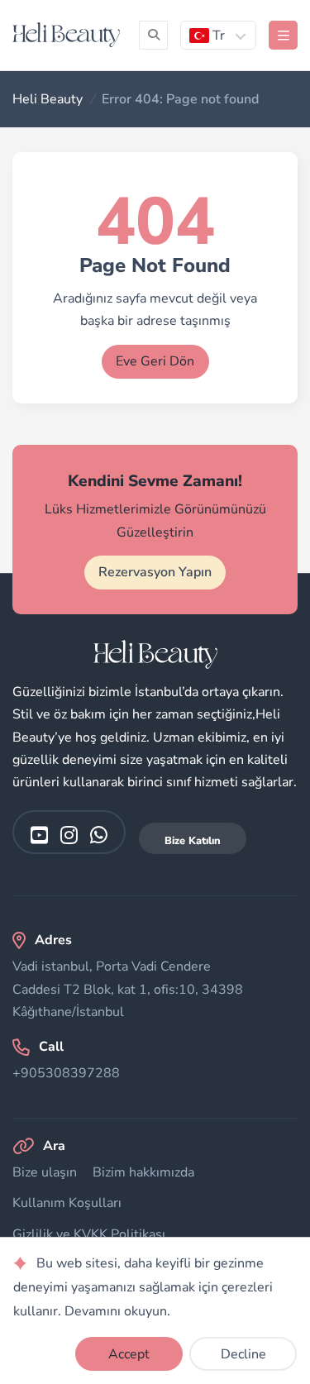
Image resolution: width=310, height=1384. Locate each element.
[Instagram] (69, 834)
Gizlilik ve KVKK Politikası (88, 1234)
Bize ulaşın (44, 1172)
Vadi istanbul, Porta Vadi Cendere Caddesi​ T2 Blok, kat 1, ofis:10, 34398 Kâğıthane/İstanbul (127, 988)
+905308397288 (66, 1073)
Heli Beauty (47, 99)
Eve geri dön (155, 361)
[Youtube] (39, 834)
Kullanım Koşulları (67, 1203)
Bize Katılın (193, 840)
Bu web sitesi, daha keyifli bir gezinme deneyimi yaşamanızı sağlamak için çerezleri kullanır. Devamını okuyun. (143, 1287)
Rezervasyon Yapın (155, 572)
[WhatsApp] (98, 834)
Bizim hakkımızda (143, 1172)
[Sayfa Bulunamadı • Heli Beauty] (66, 34)
